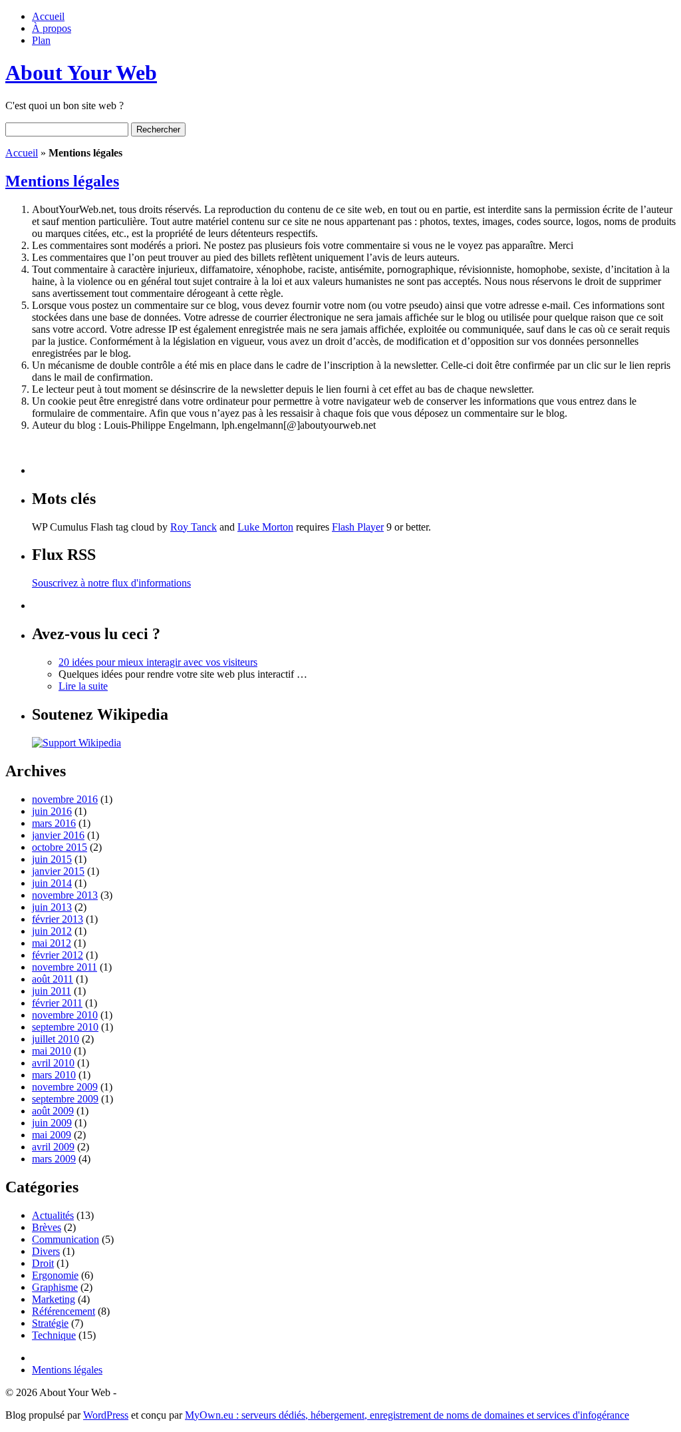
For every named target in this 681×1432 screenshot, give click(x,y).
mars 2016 (54, 823)
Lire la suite (83, 686)
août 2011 (52, 979)
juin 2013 (52, 907)
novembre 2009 (65, 1086)
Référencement (63, 1311)
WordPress (105, 1415)
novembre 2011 (64, 967)
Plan (41, 40)
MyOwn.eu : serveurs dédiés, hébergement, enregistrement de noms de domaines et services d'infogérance (407, 1415)
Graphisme (55, 1287)
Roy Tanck (193, 527)
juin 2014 (52, 883)
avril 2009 (53, 1146)
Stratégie (50, 1323)
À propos (51, 28)
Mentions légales (62, 181)
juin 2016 (52, 811)
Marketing (53, 1299)
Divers (46, 1251)
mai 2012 (51, 943)
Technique (54, 1335)
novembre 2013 (65, 895)
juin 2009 (52, 1122)
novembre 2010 (65, 1015)
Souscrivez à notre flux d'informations (111, 583)
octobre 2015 (59, 847)
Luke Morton (265, 527)
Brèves (46, 1227)
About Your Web (81, 73)
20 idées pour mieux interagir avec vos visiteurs (158, 662)
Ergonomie (55, 1275)
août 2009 (53, 1110)
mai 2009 (51, 1134)
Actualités (53, 1215)
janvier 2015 (58, 871)
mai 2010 (51, 1051)
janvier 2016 (58, 835)
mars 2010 (54, 1074)
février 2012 (57, 955)
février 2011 (57, 1003)
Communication (65, 1239)
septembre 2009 (65, 1098)
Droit (43, 1263)
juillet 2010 (55, 1039)
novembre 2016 (65, 799)
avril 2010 (53, 1063)
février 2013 (57, 919)
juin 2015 (52, 859)
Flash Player (358, 527)
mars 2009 (54, 1158)
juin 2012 (52, 931)
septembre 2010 (65, 1027)
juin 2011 (51, 991)
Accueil (48, 16)
